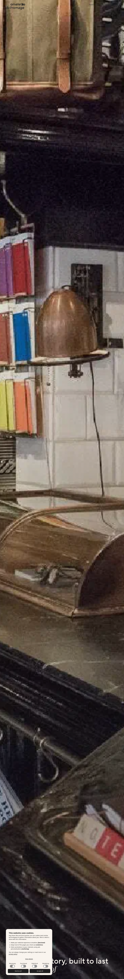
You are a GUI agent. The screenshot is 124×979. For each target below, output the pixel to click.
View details (29, 959)
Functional (23, 963)
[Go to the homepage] (15, 6)
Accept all (40, 971)
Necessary (12, 963)
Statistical (34, 963)
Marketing (45, 963)
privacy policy (13, 954)
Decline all (18, 971)
